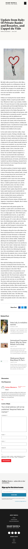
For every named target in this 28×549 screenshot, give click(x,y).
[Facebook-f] (12, 533)
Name (3, 434)
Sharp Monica (11, 3)
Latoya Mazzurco (11, 387)
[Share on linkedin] (25, 307)
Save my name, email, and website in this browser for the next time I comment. (13, 457)
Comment (4, 415)
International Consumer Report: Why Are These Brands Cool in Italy (18, 342)
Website (3, 447)
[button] (25, 3)
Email (3, 441)
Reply (2, 399)
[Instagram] (9, 533)
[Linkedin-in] (19, 533)
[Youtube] (16, 533)
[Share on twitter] (22, 307)
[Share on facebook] (19, 307)
